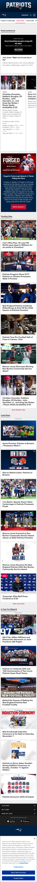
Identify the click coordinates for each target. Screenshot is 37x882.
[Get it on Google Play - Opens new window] (25, 822)
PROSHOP (25, 15)
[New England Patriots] (18, 830)
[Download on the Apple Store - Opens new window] (11, 821)
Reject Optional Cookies (18, 872)
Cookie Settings (18, 867)
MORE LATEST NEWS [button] (18, 603)
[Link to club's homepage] (4, 14)
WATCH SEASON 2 (19, 207)
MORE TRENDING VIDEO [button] (18, 410)
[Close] (34, 838)
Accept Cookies (18, 878)
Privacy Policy (23, 863)
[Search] (30, 15)
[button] (18, 50)
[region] (18, 859)
